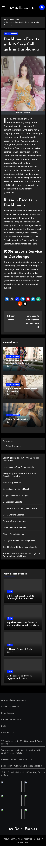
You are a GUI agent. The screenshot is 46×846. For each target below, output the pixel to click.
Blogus (37, 839)
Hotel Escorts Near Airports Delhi (18, 467)
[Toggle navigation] (3, 7)
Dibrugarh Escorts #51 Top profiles (19, 540)
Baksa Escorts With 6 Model (16, 489)
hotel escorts (7, 732)
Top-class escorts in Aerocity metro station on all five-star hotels (22, 625)
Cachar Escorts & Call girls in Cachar (20, 508)
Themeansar (22, 842)
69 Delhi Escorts (22, 8)
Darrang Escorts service (14, 521)
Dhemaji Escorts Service (14, 528)
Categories (8, 441)
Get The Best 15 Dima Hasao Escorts (20, 547)
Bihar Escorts (11, 34)
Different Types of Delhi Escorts (16, 759)
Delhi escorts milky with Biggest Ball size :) (21, 766)
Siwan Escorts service (17, 419)
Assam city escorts (10, 706)
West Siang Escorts (12, 482)
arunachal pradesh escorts (13, 700)
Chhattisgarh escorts (11, 719)
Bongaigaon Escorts (12, 502)
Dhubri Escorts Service (13, 534)
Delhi (10, 592)
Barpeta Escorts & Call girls (16, 495)
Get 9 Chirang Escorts (13, 515)
